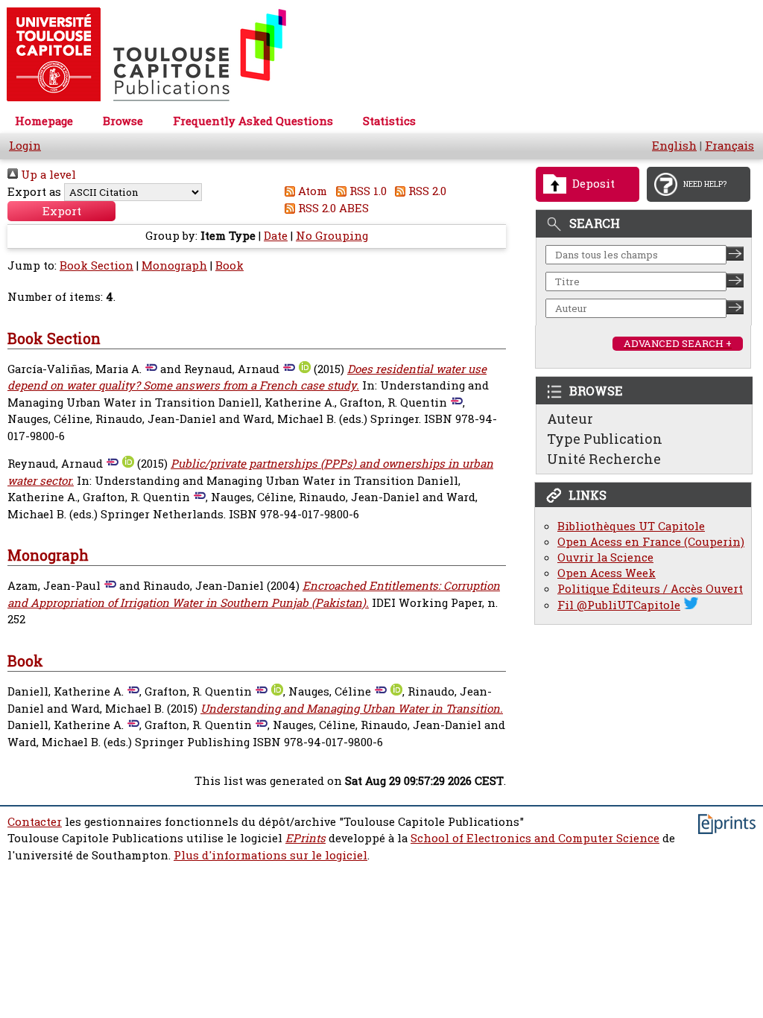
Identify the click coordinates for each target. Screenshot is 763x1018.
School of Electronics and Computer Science (535, 838)
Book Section (96, 265)
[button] (61, 211)
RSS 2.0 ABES (332, 208)
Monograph (174, 265)
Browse (123, 121)
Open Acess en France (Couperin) (650, 542)
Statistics (389, 121)
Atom (311, 191)
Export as (34, 192)
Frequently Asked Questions (253, 121)
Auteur (570, 418)
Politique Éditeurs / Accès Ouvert (650, 589)
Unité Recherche (604, 459)
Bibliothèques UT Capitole (631, 526)
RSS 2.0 (425, 191)
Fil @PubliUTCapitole (618, 605)
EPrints (305, 838)
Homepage (44, 121)
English (674, 145)
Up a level (47, 174)
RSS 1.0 (366, 191)
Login (25, 145)
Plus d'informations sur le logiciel (270, 855)
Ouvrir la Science (605, 557)
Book (229, 265)
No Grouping (332, 236)
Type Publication (604, 439)
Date (276, 236)
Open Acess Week (606, 573)
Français (729, 145)
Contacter (34, 822)
